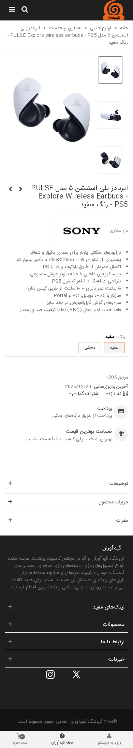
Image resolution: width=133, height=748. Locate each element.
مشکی (89, 347)
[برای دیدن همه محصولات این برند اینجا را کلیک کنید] (82, 231)
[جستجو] (24, 10)
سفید (114, 347)
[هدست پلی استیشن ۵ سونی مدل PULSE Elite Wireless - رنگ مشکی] (20, 190)
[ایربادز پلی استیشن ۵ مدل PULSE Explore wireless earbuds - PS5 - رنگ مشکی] (10, 190)
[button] (66, 484)
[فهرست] (11, 10)
